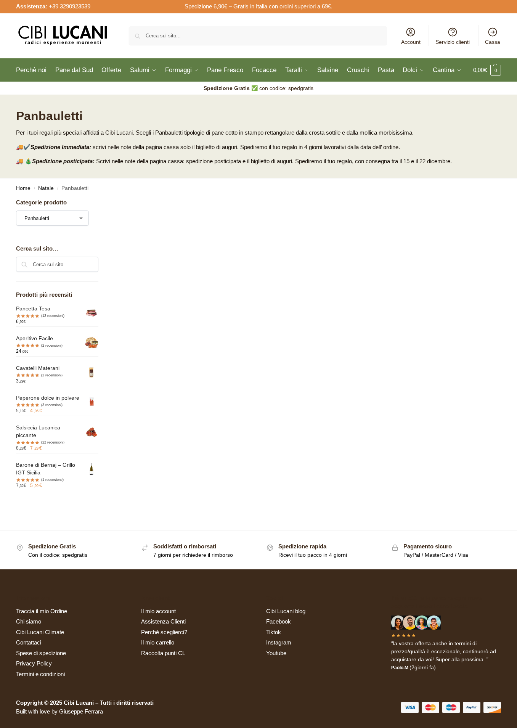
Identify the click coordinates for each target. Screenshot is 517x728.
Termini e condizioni (40, 674)
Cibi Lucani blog (285, 611)
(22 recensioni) (52, 442)
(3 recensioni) (52, 405)
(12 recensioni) (52, 316)
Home (23, 188)
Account (411, 42)
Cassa (492, 42)
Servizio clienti (452, 42)
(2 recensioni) (52, 345)
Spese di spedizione (41, 653)
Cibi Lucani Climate (40, 632)
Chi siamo (28, 621)
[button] (487, 70)
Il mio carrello (157, 642)
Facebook (278, 621)
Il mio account (158, 611)
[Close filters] (100, 203)
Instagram (278, 642)
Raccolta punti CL (163, 653)
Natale (46, 188)
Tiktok (273, 632)
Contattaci (28, 642)
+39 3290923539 (69, 6)
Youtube (276, 653)
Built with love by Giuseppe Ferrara (59, 711)
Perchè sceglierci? (164, 632)
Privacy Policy (34, 663)
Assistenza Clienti (163, 621)
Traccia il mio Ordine (41, 611)
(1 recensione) (52, 480)
